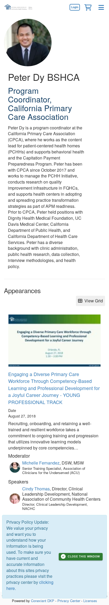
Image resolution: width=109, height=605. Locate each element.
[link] (74, 7)
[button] (88, 7)
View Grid (92, 301)
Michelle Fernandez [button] (41, 463)
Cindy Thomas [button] (36, 489)
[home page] (20, 7)
